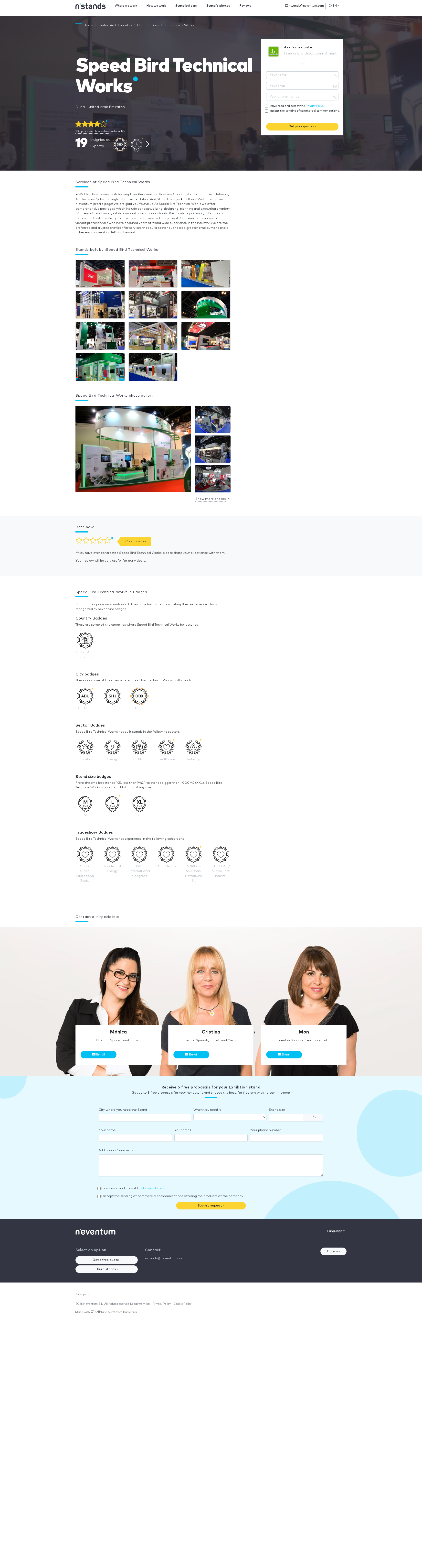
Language (335, 1231)
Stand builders (186, 5)
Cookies (333, 1251)
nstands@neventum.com (306, 5)
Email (100, 1054)
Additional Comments (116, 1150)
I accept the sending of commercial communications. (304, 110)
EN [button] (335, 5)
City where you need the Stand (123, 1109)
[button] (133, 450)
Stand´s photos (218, 5)
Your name (107, 1130)
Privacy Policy (315, 106)
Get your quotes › (302, 126)
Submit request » (211, 1205)
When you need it (207, 1109)
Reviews (245, 5)
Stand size (277, 1109)
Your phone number (265, 1130)
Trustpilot (82, 1294)
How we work (156, 5)
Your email (182, 1130)
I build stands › (107, 1269)
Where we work (126, 5)
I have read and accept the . (297, 106)
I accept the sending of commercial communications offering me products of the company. (172, 1196)
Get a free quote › (107, 1259)
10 (92, 131)
